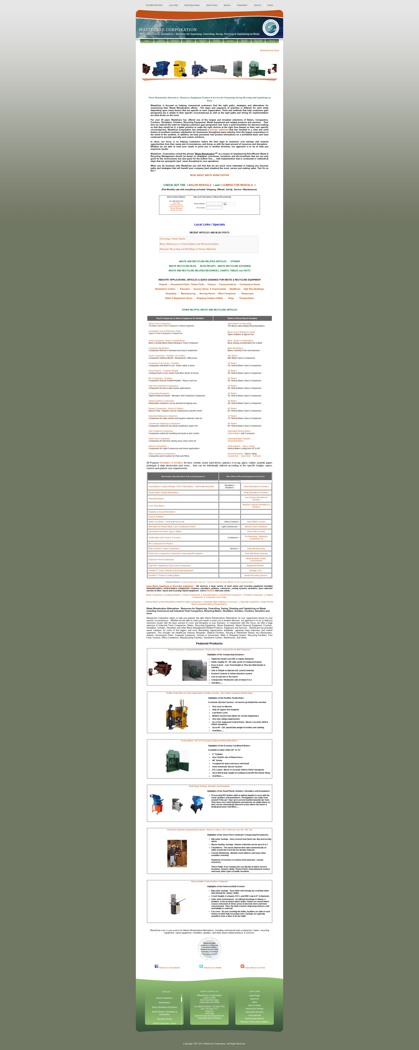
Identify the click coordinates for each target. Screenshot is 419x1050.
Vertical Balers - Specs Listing (241, 446)
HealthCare (235, 289)
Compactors (163, 416)
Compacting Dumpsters (159, 393)
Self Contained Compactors (161, 431)
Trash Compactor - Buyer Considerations (167, 341)
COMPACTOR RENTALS (237, 185)
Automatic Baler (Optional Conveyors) (220, 602)
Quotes (227, 5)
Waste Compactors (154, 595)
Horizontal (209, 486)
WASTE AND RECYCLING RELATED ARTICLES (203, 261)
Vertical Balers (234, 433)
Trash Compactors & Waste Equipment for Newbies (180, 318)
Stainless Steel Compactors (189, 602)
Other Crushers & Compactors (162, 454)
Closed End (233, 456)
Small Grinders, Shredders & (164, 1012)
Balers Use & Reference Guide (241, 332)
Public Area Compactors (159, 439)
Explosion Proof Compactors (161, 559)
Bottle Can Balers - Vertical (160, 522)
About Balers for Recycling (239, 323)
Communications (228, 284)
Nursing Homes (207, 293)
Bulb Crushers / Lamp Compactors (164, 548)
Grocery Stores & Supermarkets (210, 289)
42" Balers (232, 393)
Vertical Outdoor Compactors (161, 401)
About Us (254, 999)
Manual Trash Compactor (256, 526)
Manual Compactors (158, 446)
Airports (163, 284)
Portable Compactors (254, 595)
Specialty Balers (210, 595)
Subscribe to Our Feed (255, 968)
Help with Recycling (256, 548)
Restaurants (248, 293)
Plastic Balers (221, 604)
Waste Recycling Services (256, 575)
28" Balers (232, 371)
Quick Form (211, 5)
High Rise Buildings (254, 289)
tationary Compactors (164, 423)
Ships (231, 298)
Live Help (173, 5)
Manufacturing (189, 293)
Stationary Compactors (256, 537)
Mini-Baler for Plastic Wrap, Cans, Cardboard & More (172, 526)
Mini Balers (233, 356)
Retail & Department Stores (179, 298)
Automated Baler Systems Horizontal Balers (233, 440)
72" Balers (232, 416)
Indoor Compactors (191, 595)
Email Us (209, 1011)
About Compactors (164, 998)
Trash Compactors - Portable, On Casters (167, 356)
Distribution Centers (165, 289)
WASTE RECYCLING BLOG (182, 266)
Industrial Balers (206, 604)
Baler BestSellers (235, 348)
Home (270, 5)
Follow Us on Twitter (212, 968)
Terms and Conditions (259, 1022)
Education (185, 289)
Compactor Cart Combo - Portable (164, 363)
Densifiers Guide (164, 1019)
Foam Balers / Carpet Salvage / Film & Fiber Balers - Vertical (175, 486)
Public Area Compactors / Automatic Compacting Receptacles (176, 553)
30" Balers (232, 378)
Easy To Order (254, 1005)
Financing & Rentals (255, 1009)
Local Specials (254, 1015)
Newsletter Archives (254, 1012)
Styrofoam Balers (156, 498)
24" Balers (232, 363)
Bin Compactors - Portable (160, 378)
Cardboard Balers (173, 595)
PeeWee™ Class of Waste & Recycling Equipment (171, 570)
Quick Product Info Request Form (209, 1016)
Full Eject (257, 456)
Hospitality (171, 293)
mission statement (219, 129)
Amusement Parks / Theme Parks (188, 284)
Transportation (246, 298)
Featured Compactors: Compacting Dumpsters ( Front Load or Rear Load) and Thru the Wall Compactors (209, 650)
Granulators (164, 1014)
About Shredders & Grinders (256, 486)
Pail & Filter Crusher (256, 531)
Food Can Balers (156, 517)
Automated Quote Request (209, 1018)
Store (254, 1002)
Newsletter (242, 5)
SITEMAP (235, 261)
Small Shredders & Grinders (256, 492)
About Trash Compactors (160, 323)
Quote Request (176, 208)
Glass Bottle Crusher (256, 522)
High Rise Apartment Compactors (163, 386)
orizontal (179, 522)
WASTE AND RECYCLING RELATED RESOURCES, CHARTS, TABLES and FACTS (209, 270)
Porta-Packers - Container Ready (163, 371)
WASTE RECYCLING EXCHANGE (234, 266)
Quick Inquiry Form (176, 206)
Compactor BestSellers (159, 348)
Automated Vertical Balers (239, 431)
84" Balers (232, 423)
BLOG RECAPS (208, 266)
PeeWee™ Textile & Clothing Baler (164, 575)
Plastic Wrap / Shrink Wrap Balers (163, 492)
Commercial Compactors (230, 595)
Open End (246, 456)
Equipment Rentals (255, 565)
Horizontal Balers (235, 454)
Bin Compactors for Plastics (161, 544)
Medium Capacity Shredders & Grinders (256, 506)
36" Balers (232, 386)
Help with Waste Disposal (256, 553)
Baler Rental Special (254, 1018)
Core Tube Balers (156, 506)
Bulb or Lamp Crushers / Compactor (213, 881)
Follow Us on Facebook (169, 968)
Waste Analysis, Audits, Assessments (256, 559)
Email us (211, 591)
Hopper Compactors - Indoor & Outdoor (166, 408)
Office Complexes (227, 293)
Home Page (254, 995)
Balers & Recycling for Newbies (242, 318)
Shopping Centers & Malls (210, 298)
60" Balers (232, 408)
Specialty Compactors (250, 602)
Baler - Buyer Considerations (240, 341)
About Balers (164, 1002)
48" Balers (232, 401)
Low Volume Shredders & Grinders (256, 498)
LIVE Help (209, 1013)
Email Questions (192, 5)
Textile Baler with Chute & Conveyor (165, 537)
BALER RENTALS (200, 185)
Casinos (212, 284)
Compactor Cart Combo (216, 597)
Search (257, 5)
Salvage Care (255, 570)
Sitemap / (244, 1022)
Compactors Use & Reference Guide (165, 331)
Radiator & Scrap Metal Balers (162, 512)
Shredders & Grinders (171, 462)
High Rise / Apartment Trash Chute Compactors (170, 565)
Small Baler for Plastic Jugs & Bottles (165, 531)
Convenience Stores (250, 284)
